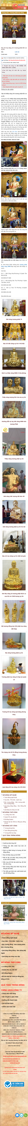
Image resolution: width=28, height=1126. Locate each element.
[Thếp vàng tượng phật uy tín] (14, 442)
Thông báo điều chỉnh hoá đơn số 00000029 (14, 846)
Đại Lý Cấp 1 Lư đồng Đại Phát (12, 1036)
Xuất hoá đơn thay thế (9, 843)
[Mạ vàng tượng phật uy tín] (14, 641)
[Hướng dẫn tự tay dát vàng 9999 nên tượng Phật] (14, 409)
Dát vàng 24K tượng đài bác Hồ (14, 496)
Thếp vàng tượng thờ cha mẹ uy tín (14, 397)
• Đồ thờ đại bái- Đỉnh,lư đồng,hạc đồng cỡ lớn (12, 978)
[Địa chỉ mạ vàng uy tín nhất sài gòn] (14, 541)
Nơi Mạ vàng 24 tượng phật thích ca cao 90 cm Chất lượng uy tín (14, 595)
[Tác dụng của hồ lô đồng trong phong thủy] (14, 733)
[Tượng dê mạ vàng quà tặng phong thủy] (14, 696)
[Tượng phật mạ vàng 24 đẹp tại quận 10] (14, 665)
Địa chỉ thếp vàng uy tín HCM (11, 855)
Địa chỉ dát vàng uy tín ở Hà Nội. (14, 343)
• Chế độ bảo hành (7, 1003)
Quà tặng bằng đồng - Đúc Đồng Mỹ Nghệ (15, 806)
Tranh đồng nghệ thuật (10, 797)
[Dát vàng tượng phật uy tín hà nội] (14, 512)
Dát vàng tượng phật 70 (14, 319)
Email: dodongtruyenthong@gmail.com (14, 1056)
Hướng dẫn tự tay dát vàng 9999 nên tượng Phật (14, 423)
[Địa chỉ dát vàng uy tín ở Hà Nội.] (14, 331)
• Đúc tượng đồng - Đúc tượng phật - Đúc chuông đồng (13, 946)
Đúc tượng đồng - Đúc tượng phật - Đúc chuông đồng (15, 803)
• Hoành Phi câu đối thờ (9, 970)
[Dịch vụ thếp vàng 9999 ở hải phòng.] (14, 358)
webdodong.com (15, 1063)
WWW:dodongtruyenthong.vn (11, 1059)
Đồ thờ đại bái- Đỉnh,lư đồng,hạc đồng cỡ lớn (15, 822)
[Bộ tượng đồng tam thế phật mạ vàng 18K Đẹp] (14, 611)
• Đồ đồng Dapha (6, 973)
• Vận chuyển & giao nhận (9, 997)
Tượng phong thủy (9, 828)
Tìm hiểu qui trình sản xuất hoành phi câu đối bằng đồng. (14, 872)
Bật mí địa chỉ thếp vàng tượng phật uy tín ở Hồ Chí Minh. (14, 858)
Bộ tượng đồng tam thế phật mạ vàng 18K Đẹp (14, 627)
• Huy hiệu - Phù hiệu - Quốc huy (12, 941)
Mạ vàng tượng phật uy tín (14, 653)
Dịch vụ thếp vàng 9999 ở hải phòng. (14, 373)
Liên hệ (17, 52)
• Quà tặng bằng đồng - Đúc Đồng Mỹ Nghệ (13, 952)
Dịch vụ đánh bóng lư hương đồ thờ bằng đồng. (14, 851)
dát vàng (14, 131)
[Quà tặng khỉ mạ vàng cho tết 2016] (14, 771)
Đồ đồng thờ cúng (10, 812)
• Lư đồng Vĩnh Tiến (7, 966)
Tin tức (4, 839)
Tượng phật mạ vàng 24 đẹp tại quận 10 (14, 678)
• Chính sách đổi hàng (8, 993)
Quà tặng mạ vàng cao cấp (11, 809)
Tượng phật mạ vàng (17, 12)
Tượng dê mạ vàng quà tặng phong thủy (14, 713)
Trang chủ (5, 12)
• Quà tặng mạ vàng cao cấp (10, 956)
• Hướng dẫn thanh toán (9, 1000)
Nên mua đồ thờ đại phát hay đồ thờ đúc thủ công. (14, 863)
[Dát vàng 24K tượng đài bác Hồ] (14, 477)
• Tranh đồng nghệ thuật (9, 938)
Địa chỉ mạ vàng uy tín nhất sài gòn (14, 556)
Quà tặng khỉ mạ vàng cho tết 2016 (14, 787)
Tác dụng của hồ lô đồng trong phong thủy (14, 753)
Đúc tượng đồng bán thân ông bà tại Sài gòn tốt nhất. (14, 867)
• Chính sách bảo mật (8, 1006)
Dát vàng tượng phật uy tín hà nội (14, 527)
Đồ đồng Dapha (8, 819)
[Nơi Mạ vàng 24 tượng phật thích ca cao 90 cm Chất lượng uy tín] (14, 575)
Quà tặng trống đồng (11, 835)
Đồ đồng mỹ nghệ (9, 795)
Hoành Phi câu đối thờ (10, 817)
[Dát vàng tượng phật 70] (14, 307)
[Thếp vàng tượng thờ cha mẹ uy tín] (14, 385)
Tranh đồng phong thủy (10, 830)
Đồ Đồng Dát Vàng (10, 825)
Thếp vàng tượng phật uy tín (14, 459)
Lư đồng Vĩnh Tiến (9, 814)
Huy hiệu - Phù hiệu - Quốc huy (13, 799)
